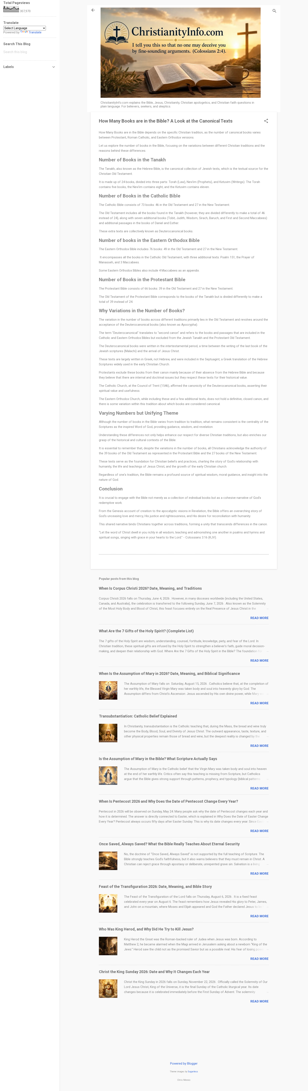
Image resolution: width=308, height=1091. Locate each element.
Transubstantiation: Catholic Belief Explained (138, 716)
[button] (266, 121)
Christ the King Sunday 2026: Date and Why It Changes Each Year (154, 971)
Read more (259, 618)
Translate (35, 32)
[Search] (274, 11)
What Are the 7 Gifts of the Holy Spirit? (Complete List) (146, 631)
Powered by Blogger (184, 1063)
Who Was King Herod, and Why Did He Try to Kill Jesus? (146, 929)
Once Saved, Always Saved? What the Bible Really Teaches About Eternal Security (169, 844)
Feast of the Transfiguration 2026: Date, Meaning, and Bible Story (155, 886)
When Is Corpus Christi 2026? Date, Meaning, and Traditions (150, 588)
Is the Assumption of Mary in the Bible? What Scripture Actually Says (158, 759)
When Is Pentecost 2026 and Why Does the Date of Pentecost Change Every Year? (168, 801)
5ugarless (193, 1071)
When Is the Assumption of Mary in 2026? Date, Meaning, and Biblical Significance (169, 673)
